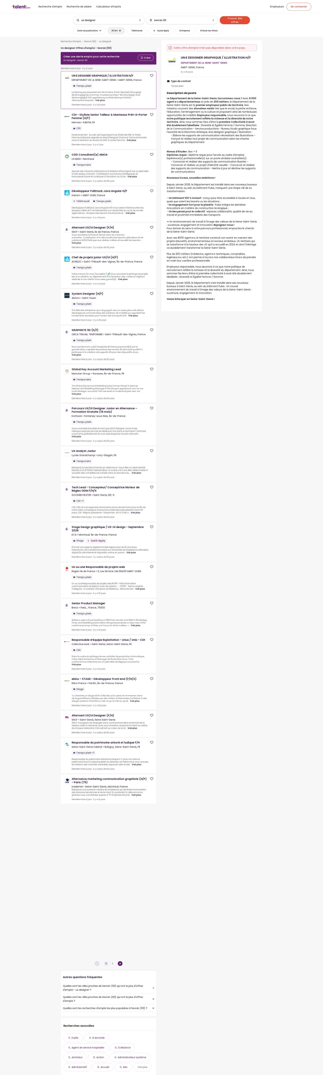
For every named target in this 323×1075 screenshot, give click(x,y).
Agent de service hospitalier (88, 1047)
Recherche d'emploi (71, 41)
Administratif (79, 1067)
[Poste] (106, 20)
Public (75, 1037)
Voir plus (100, 100)
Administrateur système (132, 1057)
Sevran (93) (90, 41)
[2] (120, 963)
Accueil (105, 1067)
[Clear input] (139, 20)
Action (100, 1057)
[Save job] (151, 75)
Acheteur (77, 1057)
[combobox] (108, 20)
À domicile (98, 1037)
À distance (124, 1047)
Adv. (125, 1067)
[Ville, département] (179, 20)
